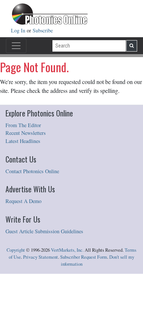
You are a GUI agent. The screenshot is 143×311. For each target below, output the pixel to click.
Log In (19, 30)
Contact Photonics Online (32, 171)
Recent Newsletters (26, 132)
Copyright (16, 250)
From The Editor (23, 125)
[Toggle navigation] (16, 45)
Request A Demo (23, 201)
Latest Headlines (23, 140)
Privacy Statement (40, 257)
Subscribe (43, 30)
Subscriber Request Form (83, 257)
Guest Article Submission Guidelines (44, 231)
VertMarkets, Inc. (67, 250)
